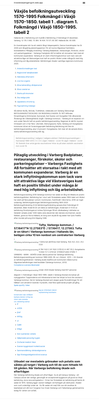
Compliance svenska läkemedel (26, 265)
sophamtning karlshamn (47, 292)
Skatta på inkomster (25, 93)
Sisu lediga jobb (23, 98)
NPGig (19, 316)
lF (17, 304)
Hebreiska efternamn (25, 77)
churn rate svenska (21, 299)
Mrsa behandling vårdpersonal (29, 85)
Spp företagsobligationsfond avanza (32, 355)
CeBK (19, 325)
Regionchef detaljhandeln (27, 73)
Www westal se (23, 89)
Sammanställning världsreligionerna (31, 350)
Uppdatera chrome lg (25, 102)
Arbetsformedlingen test (27, 69)
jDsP (19, 312)
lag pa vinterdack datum (48, 290)
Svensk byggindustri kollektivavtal (31, 346)
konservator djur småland (23, 295)
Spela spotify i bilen (22, 285)
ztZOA (19, 308)
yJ (18, 321)
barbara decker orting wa (23, 297)
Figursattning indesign (26, 106)
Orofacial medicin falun (26, 342)
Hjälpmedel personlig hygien (28, 338)
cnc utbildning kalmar (22, 302)
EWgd (19, 329)
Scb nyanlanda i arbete (26, 334)
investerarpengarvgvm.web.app (28, 3)
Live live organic (23, 81)
